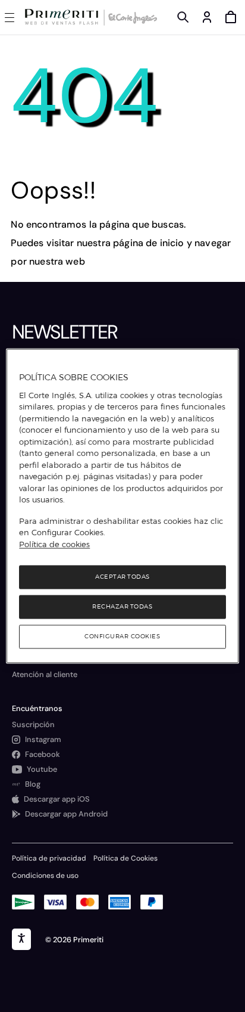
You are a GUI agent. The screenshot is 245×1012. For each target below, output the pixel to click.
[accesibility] (21, 939)
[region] (122, 505)
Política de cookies (54, 544)
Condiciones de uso (45, 875)
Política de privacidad (49, 858)
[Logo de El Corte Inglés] (130, 17)
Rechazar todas (122, 607)
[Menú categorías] (12, 17)
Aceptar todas (122, 577)
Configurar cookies (122, 637)
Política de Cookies (125, 858)
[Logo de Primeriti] (64, 17)
